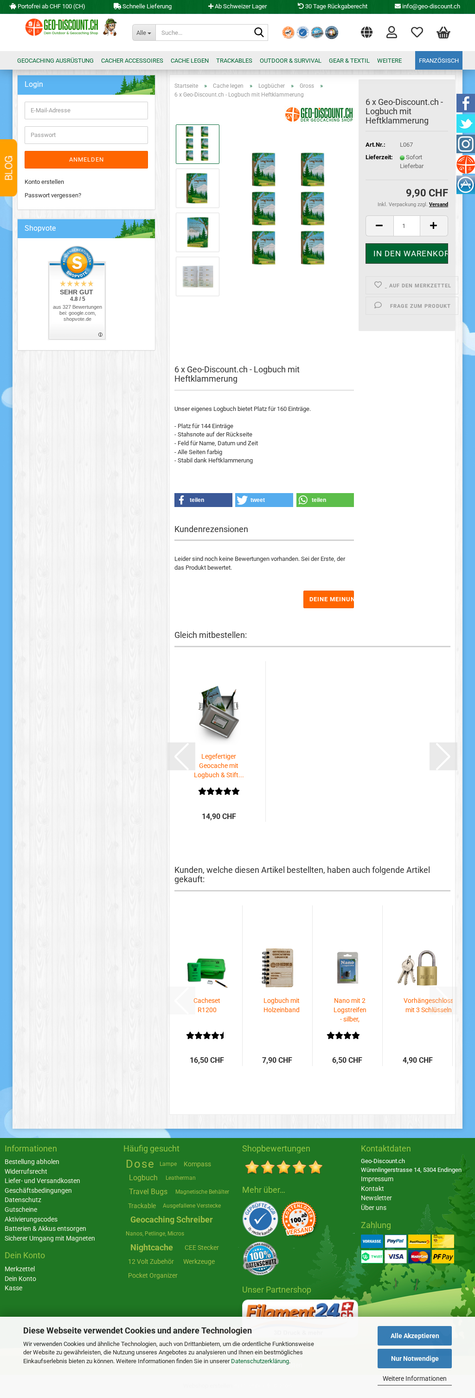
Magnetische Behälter (202, 1192)
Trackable (142, 1205)
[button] (366, 30)
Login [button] (391, 30)
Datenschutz (23, 1199)
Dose (140, 1163)
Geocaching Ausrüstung (55, 60)
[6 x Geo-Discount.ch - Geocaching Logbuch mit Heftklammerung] (290, 210)
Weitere (389, 60)
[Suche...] (259, 33)
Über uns (373, 1207)
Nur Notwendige (415, 1358)
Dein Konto (20, 1278)
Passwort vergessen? (53, 195)
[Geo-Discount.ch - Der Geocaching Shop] (68, 32)
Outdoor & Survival (290, 60)
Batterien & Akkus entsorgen (45, 1228)
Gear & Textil (349, 60)
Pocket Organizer (153, 1275)
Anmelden (86, 159)
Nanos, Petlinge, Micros (155, 1233)
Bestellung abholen (32, 1161)
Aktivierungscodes (31, 1219)
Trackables (234, 60)
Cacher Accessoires (132, 60)
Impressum (377, 1179)
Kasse (13, 1288)
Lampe (168, 1164)
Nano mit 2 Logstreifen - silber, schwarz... (350, 1010)
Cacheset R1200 (206, 1005)
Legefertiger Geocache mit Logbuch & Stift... (219, 766)
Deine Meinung (331, 599)
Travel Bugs (148, 1191)
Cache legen (190, 60)
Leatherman (181, 1178)
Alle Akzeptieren (415, 1335)
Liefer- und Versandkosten (42, 1180)
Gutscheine (21, 1209)
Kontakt (372, 1188)
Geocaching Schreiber (171, 1219)
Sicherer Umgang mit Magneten (50, 1238)
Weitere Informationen (415, 1378)
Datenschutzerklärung (260, 1361)
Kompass (197, 1164)
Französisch (439, 60)
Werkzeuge (199, 1261)
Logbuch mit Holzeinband (281, 1005)
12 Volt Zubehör (151, 1261)
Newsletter (376, 1198)
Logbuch (143, 1177)
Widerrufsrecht (26, 1171)
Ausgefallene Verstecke (192, 1206)
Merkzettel (417, 30)
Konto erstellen (44, 181)
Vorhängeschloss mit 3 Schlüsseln (429, 1005)
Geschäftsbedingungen (38, 1190)
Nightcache (151, 1247)
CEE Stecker (202, 1247)
